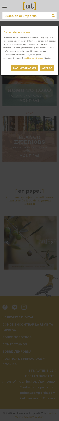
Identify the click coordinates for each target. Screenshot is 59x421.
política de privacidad (34, 58)
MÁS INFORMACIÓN (24, 68)
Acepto (47, 68)
